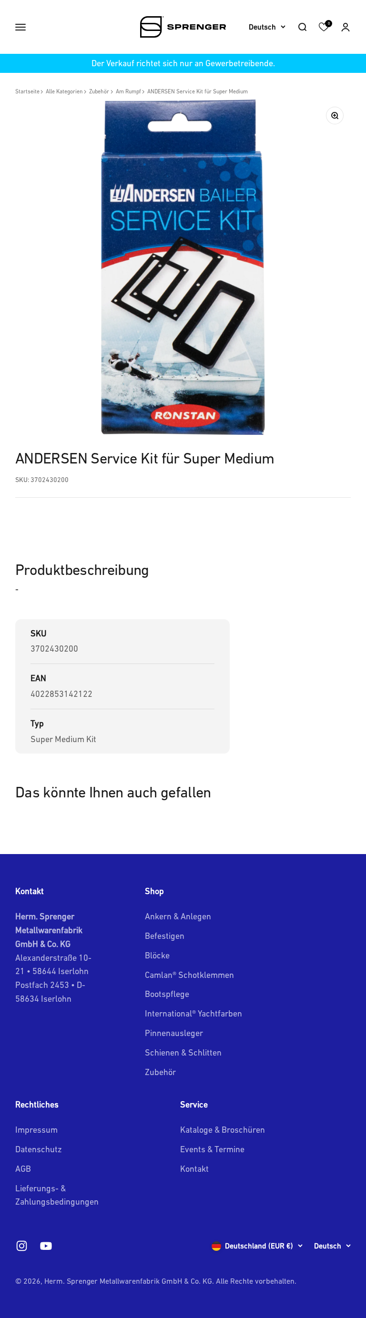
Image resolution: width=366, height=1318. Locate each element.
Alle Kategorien (64, 91)
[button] (345, 27)
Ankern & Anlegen (178, 916)
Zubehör (99, 91)
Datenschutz (38, 1149)
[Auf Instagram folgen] (21, 1245)
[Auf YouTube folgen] (46, 1245)
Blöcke (157, 955)
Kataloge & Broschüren (222, 1130)
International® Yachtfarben (193, 1013)
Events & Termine (212, 1149)
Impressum (36, 1130)
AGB (23, 1169)
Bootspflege (167, 994)
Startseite (27, 91)
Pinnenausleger (174, 1033)
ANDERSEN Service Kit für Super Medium (197, 91)
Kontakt (194, 1169)
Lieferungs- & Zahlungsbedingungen (57, 1195)
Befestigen (164, 936)
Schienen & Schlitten (183, 1052)
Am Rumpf (128, 91)
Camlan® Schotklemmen (189, 975)
